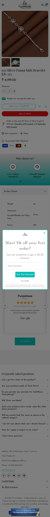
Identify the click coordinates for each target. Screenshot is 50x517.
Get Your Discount (25, 275)
